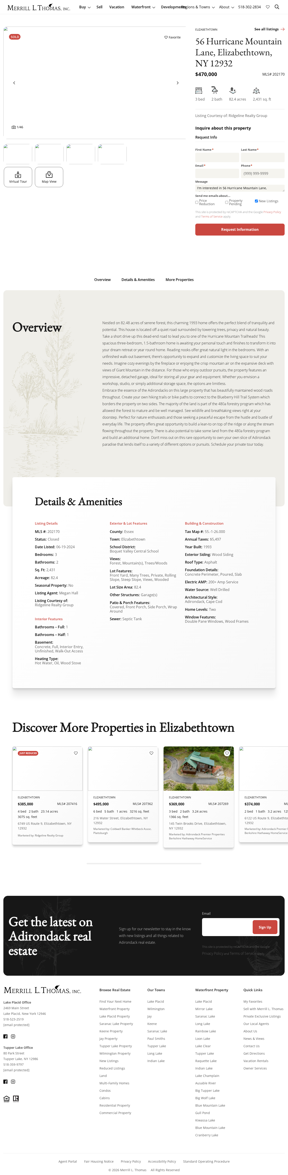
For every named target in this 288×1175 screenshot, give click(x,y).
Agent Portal (67, 1161)
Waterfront (141, 6)
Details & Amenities (138, 279)
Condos (105, 1090)
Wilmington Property (114, 1053)
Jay (149, 1016)
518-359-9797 (13, 1064)
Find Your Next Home (115, 1001)
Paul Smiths (156, 1038)
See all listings (266, 29)
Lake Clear (203, 1046)
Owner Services (255, 1068)
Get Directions (254, 1053)
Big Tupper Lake (207, 1090)
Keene (152, 1024)
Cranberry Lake (206, 1135)
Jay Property (108, 1038)
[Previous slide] (14, 82)
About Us (250, 1031)
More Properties (180, 279)
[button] (277, 7)
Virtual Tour (18, 181)
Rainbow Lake (205, 1031)
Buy (82, 6)
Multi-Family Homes (114, 1083)
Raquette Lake (206, 1061)
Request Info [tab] (206, 138)
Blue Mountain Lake (210, 1105)
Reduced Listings (112, 1068)
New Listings (268, 201)
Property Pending (236, 202)
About (224, 6)
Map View (49, 181)
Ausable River (205, 1083)
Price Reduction (207, 202)
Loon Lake (202, 1038)
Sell (99, 6)
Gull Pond (202, 1113)
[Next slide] (177, 82)
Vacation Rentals (255, 1061)
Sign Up (265, 927)
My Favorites (252, 1001)
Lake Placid (155, 1001)
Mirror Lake (204, 1009)
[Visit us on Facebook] (5, 1036)
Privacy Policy (272, 212)
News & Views (253, 1038)
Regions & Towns (195, 6)
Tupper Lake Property (115, 1046)
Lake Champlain (207, 1076)
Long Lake (154, 1053)
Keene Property (111, 1031)
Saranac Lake (157, 1031)
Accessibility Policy (162, 1161)
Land (103, 1076)
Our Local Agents (256, 1024)
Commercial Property (115, 1113)
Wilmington (156, 1009)
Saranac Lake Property (116, 1024)
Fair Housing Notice (99, 1161)
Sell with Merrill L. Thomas (263, 1009)
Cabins (104, 1098)
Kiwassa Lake (205, 1120)
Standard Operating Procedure (206, 1161)
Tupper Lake (156, 1046)
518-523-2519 (13, 1019)
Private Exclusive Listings (262, 1016)
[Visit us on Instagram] (13, 1036)
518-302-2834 (249, 6)
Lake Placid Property (114, 1016)
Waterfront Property (114, 1009)
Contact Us (251, 1046)
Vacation (116, 6)
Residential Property (114, 1105)
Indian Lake (156, 1061)
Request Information (240, 229)
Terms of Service (212, 216)
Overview (102, 279)
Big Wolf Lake (205, 1098)
